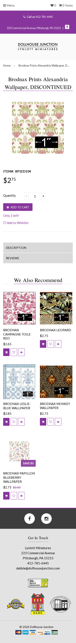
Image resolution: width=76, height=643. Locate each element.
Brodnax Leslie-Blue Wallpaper (17, 406)
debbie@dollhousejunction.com (38, 568)
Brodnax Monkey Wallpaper (55, 406)
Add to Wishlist (17, 223)
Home (7, 65)
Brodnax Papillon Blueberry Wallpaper (19, 477)
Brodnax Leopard (55, 330)
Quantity (9, 195)
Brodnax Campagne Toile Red (17, 334)
